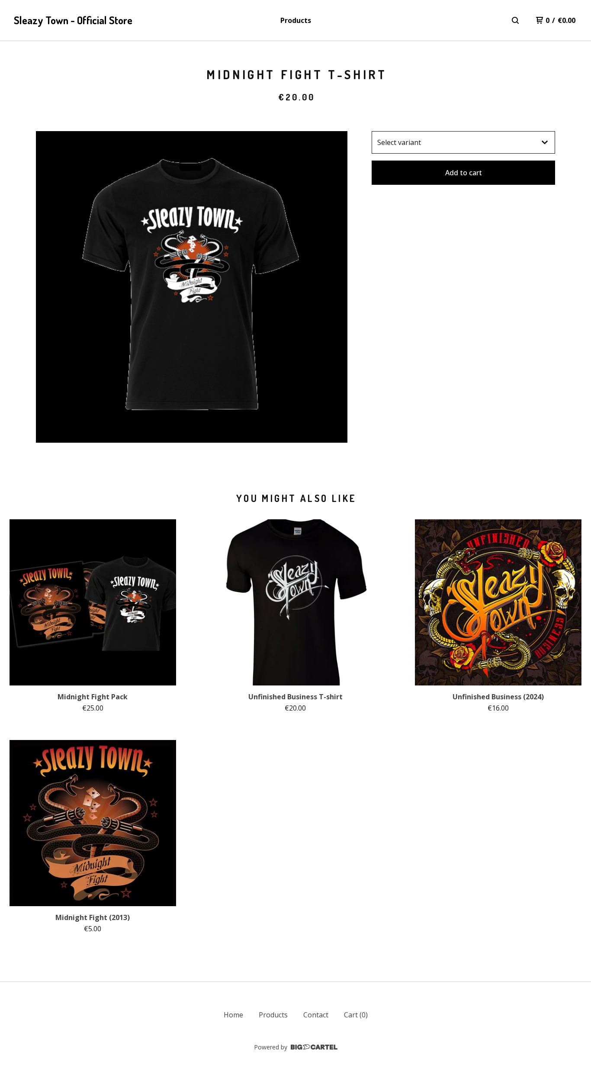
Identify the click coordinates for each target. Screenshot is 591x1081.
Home (233, 1015)
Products (295, 20)
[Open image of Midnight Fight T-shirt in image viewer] (191, 287)
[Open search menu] (515, 20)
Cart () (356, 1015)
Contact (315, 1015)
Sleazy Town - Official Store (73, 20)
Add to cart (463, 172)
